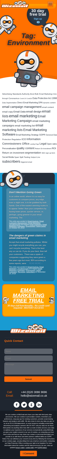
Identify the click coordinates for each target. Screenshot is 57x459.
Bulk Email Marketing (43, 94)
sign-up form (50, 153)
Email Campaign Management (26, 222)
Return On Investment (43, 149)
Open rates (52, 144)
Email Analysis (33, 221)
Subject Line (35, 157)
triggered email (26, 162)
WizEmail (15, 4)
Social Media (8, 157)
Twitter (24, 405)
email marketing (23, 116)
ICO (24, 139)
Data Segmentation (9, 103)
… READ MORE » (31, 217)
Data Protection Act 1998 (45, 98)
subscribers (11, 161)
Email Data (19, 111)
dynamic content (49, 103)
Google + (31, 405)
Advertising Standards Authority (16, 94)
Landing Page (34, 144)
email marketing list (25, 125)
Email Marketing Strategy (27, 135)
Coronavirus (14, 98)
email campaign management (22, 107)
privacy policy (20, 447)
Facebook (17, 405)
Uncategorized (14, 225)
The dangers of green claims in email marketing (27, 236)
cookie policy (30, 447)
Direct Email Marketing (27, 102)
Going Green (41, 226)
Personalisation (9, 148)
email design (34, 111)
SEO (43, 153)
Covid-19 (23, 98)
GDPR (42, 135)
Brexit (32, 94)
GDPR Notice (42, 447)
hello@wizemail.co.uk (34, 395)
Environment (30, 226)
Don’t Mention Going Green (25, 192)
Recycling (21, 272)
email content (48, 107)
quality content (25, 148)
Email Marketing (34, 223)
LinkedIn (39, 405)
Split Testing (25, 157)
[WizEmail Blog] (8, 25)
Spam (16, 157)
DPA (40, 102)
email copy (7, 112)
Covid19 (29, 98)
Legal (43, 143)
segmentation (33, 152)
